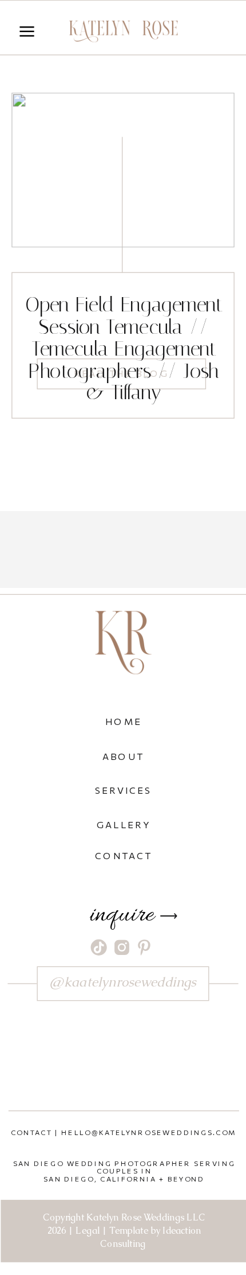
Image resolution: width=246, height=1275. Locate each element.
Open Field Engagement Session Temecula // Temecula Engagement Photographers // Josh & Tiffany (123, 349)
